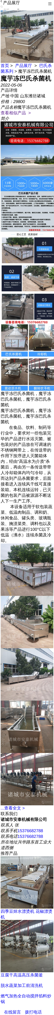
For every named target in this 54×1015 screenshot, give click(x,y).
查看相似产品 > (16, 113)
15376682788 (30, 830)
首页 (5, 65)
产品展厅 (23, 65)
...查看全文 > (13, 808)
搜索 (18, 9)
